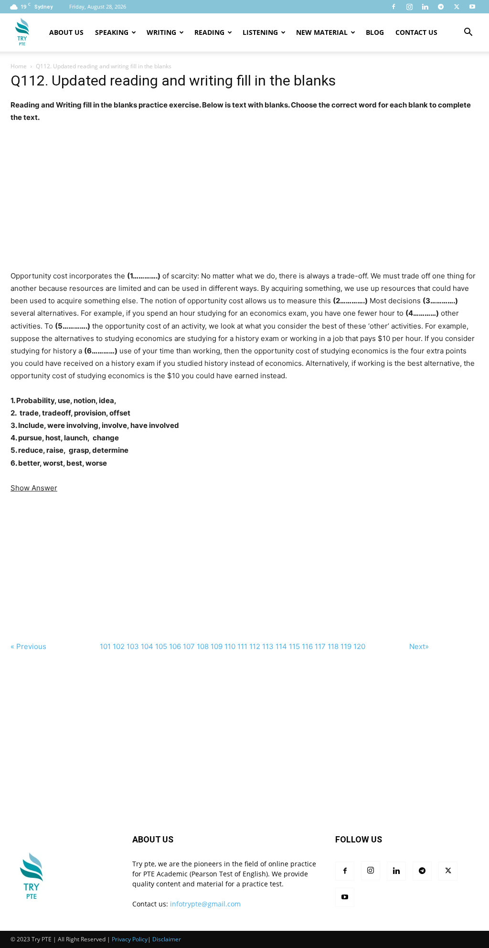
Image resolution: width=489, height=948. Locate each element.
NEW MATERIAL (322, 32)
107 (189, 646)
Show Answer (34, 487)
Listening (260, 32)
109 (217, 646)
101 (105, 646)
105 (161, 646)
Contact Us (416, 32)
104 (147, 646)
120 (359, 646)
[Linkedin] (425, 6)
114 (281, 646)
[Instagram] (409, 6)
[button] (468, 33)
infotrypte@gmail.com (205, 903)
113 (268, 646)
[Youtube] (472, 6)
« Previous (28, 646)
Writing (161, 32)
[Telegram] (441, 6)
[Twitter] (456, 6)
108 (203, 646)
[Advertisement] (244, 190)
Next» (419, 646)
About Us (66, 32)
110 (229, 646)
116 (307, 646)
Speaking (111, 32)
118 (333, 646)
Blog (375, 32)
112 (254, 646)
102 (119, 646)
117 (320, 646)
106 (175, 646)
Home (19, 66)
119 (345, 646)
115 (294, 646)
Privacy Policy (130, 939)
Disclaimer (166, 939)
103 (133, 646)
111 (242, 646)
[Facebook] (393, 6)
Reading (209, 32)
